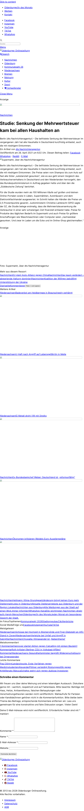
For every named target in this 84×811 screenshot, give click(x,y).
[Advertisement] (42, 246)
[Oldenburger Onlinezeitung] (15, 759)
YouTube (8, 27)
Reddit (16, 156)
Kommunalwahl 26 (13, 67)
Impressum (10, 800)
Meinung (8, 77)
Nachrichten (10, 60)
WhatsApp (9, 34)
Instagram (9, 23)
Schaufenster (14, 88)
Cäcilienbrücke (65, 621)
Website (4, 748)
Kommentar (6, 731)
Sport (7, 84)
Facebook (9, 20)
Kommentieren (17, 285)
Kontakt (8, 14)
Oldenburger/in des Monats (18, 7)
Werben (8, 11)
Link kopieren (35, 286)
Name (4, 736)
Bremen (8, 74)
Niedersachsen (12, 70)
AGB (6, 807)
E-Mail (24, 156)
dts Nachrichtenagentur (28, 149)
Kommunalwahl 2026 (31, 621)
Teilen (28, 286)
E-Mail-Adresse (9, 742)
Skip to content (8, 1)
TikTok (7, 30)
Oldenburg (9, 63)
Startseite (5, 285)
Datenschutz (10, 803)
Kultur (7, 81)
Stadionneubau (50, 621)
